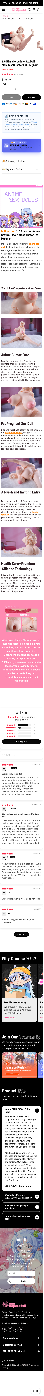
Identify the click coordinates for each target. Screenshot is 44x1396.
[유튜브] (15, 1329)
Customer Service (12, 1344)
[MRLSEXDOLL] (19, 9)
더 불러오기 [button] (21, 934)
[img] (7, 765)
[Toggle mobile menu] (6, 9)
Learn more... (10, 1018)
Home (5, 16)
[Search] (29, 9)
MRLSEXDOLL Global (14, 1351)
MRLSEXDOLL (22, 1365)
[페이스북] (4, 1329)
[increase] (15, 89)
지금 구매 (31, 97)
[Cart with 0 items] (38, 9)
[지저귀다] (21, 1329)
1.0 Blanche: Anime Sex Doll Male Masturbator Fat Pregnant (20, 63)
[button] (38, 9)
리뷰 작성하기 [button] (21, 742)
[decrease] (5, 89)
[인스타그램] (10, 1329)
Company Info (10, 1338)
